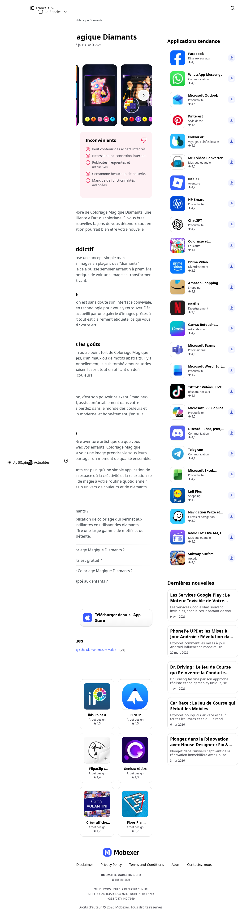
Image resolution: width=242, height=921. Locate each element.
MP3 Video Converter (205, 158)
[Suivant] (143, 95)
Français (42, 8)
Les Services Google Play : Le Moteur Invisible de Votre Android (200, 600)
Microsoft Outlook (203, 95)
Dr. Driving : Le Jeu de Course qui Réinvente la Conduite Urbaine (200, 672)
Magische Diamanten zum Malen (94, 650)
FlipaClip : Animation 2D (97, 771)
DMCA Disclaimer (79, 864)
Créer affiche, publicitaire (97, 824)
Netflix (193, 303)
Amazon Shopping (203, 283)
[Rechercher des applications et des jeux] (232, 8)
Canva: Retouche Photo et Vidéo (201, 327)
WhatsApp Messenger (206, 74)
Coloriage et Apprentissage (200, 243)
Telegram (195, 449)
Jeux (18, 462)
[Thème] (66, 460)
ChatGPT (195, 220)
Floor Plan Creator (135, 824)
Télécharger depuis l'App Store (118, 617)
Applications (8, 462)
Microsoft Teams (201, 345)
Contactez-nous (199, 864)
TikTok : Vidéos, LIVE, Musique (205, 389)
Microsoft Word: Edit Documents (205, 368)
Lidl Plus (195, 491)
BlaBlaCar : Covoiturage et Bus (203, 139)
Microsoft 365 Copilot (205, 408)
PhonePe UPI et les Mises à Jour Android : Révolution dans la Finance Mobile (202, 636)
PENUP (135, 715)
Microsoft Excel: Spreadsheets (201, 472)
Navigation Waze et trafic (204, 514)
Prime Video (198, 262)
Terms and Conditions (146, 864)
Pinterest (195, 116)
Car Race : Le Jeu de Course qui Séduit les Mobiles (202, 705)
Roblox (193, 178)
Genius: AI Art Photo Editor (135, 771)
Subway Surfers (200, 554)
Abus (176, 864)
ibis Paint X (97, 715)
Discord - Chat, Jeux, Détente (204, 431)
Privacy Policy (111, 864)
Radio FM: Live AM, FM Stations (206, 535)
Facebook (196, 53)
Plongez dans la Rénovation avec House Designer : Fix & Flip (199, 744)
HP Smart (196, 199)
